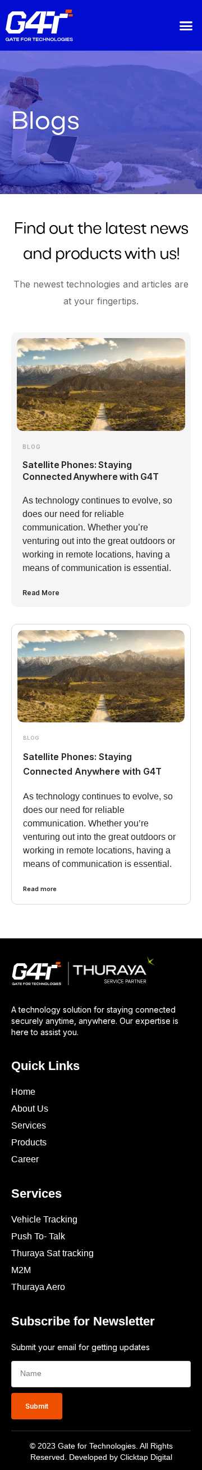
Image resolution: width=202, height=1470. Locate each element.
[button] (186, 25)
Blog (31, 446)
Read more (40, 889)
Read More (40, 592)
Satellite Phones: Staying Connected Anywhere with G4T (90, 470)
